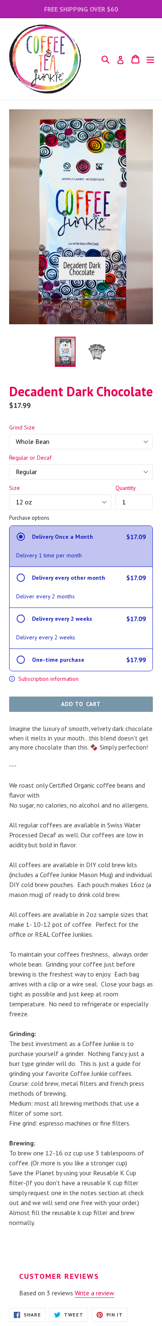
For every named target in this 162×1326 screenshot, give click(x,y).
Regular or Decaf (30, 457)
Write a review (94, 1293)
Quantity (125, 488)
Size (14, 488)
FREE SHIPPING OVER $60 (81, 9)
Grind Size (22, 427)
